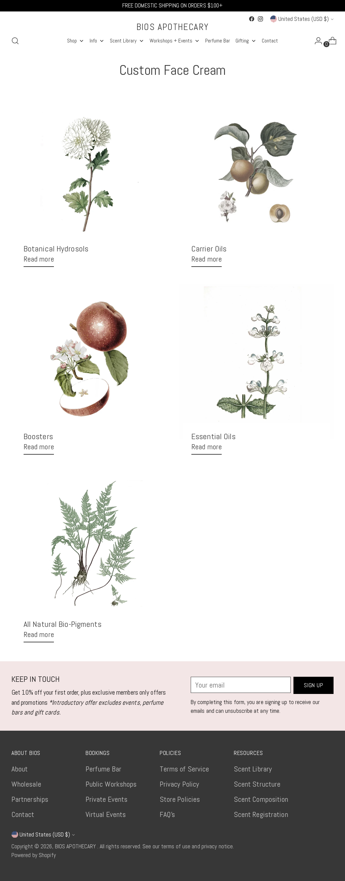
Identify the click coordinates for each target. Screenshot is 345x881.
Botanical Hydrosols (56, 248)
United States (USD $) (303, 19)
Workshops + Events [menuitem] (171, 40)
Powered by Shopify (33, 855)
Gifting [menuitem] (242, 40)
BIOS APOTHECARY (76, 846)
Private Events (107, 799)
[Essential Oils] (256, 361)
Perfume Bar (103, 768)
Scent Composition (261, 799)
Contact (22, 814)
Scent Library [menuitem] (123, 40)
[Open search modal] (15, 41)
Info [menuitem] (93, 40)
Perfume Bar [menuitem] (217, 40)
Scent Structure (257, 784)
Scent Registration (261, 814)
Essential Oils (213, 436)
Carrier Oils (208, 248)
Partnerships (29, 799)
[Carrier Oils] (256, 174)
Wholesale (26, 784)
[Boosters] (88, 361)
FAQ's (167, 814)
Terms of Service (184, 768)
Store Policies (180, 799)
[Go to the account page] (315, 41)
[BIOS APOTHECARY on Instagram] (260, 19)
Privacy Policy (179, 784)
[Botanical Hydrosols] (88, 174)
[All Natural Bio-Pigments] (88, 549)
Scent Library (253, 768)
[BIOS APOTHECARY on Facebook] (252, 19)
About (19, 768)
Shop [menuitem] (72, 40)
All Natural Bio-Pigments (62, 624)
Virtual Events (106, 814)
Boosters (38, 436)
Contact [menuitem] (270, 40)
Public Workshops (111, 784)
